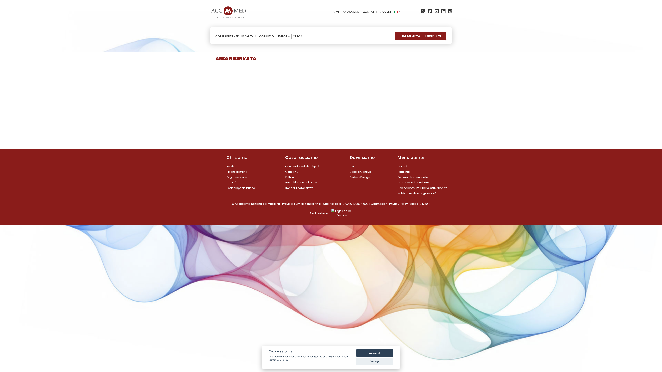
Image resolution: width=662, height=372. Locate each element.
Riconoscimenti (237, 172)
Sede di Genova (360, 172)
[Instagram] (449, 11)
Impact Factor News (299, 188)
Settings (374, 361)
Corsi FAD (291, 172)
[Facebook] (430, 11)
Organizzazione (237, 177)
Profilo (231, 166)
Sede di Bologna (360, 177)
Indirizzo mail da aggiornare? (417, 193)
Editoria (290, 177)
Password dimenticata (413, 177)
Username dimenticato (413, 182)
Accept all (374, 353)
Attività (231, 182)
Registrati (404, 172)
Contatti (355, 166)
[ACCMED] (228, 11)
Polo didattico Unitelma (301, 182)
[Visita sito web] (340, 213)
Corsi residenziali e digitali (302, 166)
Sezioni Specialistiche (241, 188)
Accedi (385, 12)
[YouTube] (437, 11)
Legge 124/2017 (420, 204)
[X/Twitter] (424, 11)
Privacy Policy (398, 204)
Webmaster (378, 204)
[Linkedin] (444, 11)
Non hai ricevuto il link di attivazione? (422, 188)
